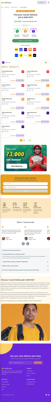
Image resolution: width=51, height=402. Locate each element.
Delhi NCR (7, 7)
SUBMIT (26, 191)
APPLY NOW (21, 80)
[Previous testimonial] (23, 243)
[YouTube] (48, 395)
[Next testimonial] (27, 243)
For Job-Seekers (5, 382)
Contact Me (38, 362)
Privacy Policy (29, 371)
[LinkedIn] (46, 395)
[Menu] (48, 2)
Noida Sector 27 (14, 7)
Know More (12, 80)
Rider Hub (4, 386)
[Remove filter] (7, 67)
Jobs (2, 7)
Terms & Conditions (31, 373)
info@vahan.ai (31, 384)
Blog (3, 389)
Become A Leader (5, 384)
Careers (28, 375)
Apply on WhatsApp (26, 40)
